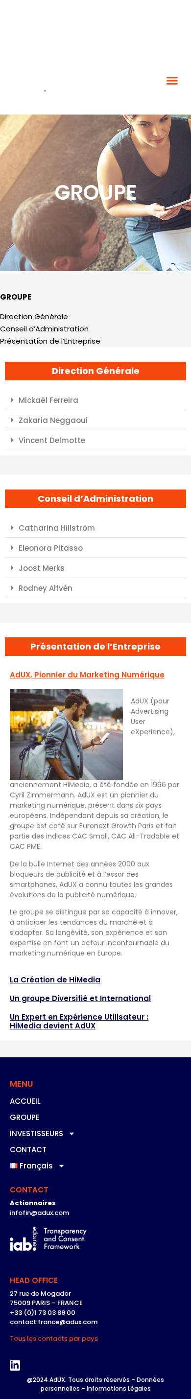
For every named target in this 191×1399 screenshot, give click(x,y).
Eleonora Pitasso (51, 548)
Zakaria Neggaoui (53, 420)
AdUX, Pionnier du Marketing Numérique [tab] (87, 675)
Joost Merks (42, 568)
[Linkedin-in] (15, 1365)
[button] (172, 80)
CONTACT (28, 1149)
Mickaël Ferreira (48, 400)
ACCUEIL (25, 1101)
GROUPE (25, 1117)
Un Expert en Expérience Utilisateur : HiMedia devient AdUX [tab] (79, 1021)
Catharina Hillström (57, 528)
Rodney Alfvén (45, 588)
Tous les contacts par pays (54, 1338)
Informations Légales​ (119, 1388)
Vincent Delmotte (52, 440)
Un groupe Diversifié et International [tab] (80, 998)
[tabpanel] (95, 827)
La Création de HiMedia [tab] (55, 980)
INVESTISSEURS (36, 1133)
